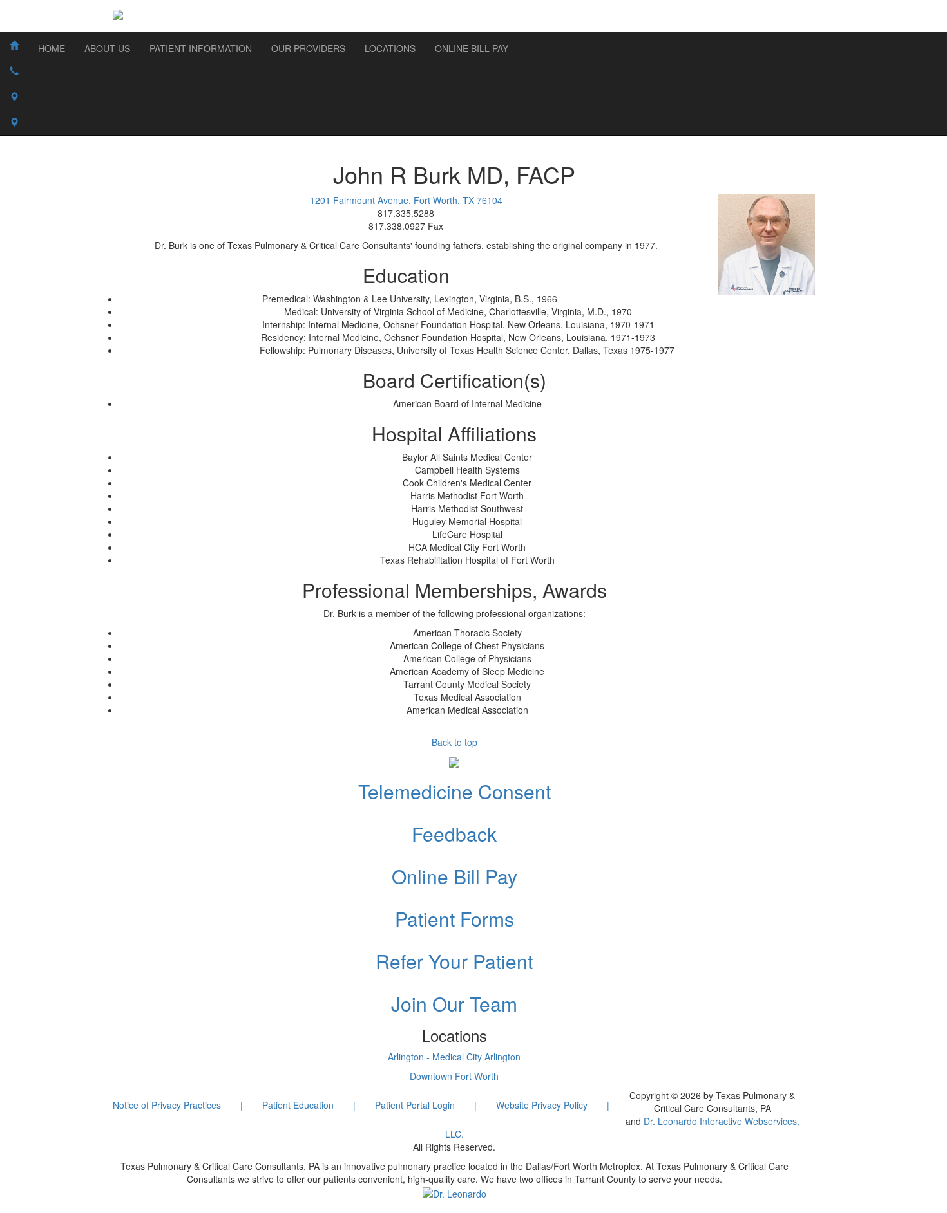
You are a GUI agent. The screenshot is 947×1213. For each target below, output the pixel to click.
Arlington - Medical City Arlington (454, 1056)
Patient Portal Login (415, 1104)
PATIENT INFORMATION (200, 48)
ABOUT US (107, 48)
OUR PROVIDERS (308, 48)
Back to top (454, 742)
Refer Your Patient (454, 961)
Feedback (454, 833)
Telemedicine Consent (454, 791)
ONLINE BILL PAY (471, 48)
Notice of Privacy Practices (167, 1104)
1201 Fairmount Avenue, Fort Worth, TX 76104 (406, 200)
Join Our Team (454, 1003)
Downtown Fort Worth (454, 1075)
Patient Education (298, 1104)
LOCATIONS (390, 48)
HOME (51, 48)
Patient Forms (454, 918)
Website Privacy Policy (542, 1104)
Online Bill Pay (454, 876)
